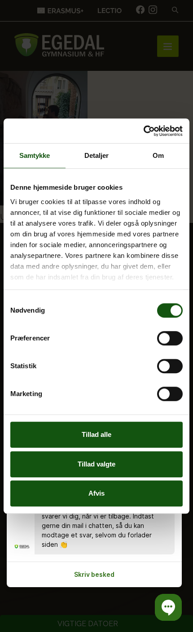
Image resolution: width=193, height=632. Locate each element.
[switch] (170, 338)
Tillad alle (96, 434)
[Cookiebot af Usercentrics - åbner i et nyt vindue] (143, 131)
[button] (168, 607)
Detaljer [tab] (96, 155)
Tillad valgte (96, 464)
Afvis (96, 493)
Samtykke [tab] (34, 155)
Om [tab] (158, 155)
